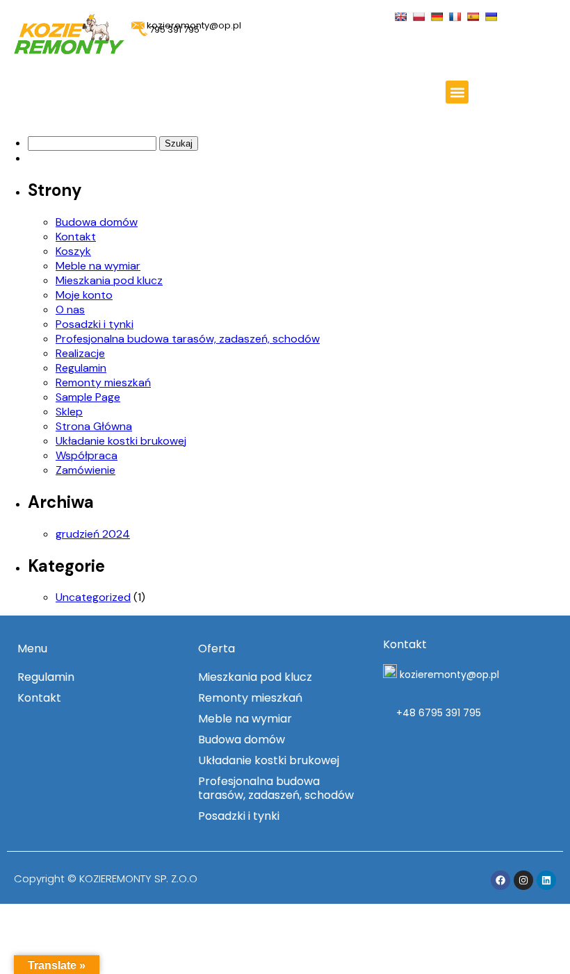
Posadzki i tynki (94, 324)
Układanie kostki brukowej (121, 441)
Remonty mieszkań (103, 382)
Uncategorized (93, 597)
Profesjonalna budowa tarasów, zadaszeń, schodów (188, 338)
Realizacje (80, 353)
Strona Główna (94, 426)
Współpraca (86, 455)
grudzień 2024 (93, 534)
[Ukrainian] (492, 16)
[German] (438, 16)
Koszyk (73, 251)
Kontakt (76, 236)
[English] (402, 16)
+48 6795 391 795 (437, 713)
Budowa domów (97, 222)
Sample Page (88, 397)
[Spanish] (474, 16)
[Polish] (420, 16)
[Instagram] (523, 880)
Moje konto (84, 295)
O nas (70, 309)
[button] (457, 92)
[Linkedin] (546, 880)
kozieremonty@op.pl (449, 675)
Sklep (69, 411)
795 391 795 (173, 29)
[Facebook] (500, 880)
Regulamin (81, 368)
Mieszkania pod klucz (109, 280)
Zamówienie (85, 470)
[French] (456, 16)
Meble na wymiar (98, 265)
